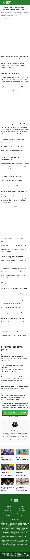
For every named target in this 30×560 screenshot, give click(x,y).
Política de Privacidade (22, 512)
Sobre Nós (21, 508)
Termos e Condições (21, 514)
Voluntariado (8, 515)
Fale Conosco (22, 510)
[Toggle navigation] (24, 2)
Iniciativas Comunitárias (8, 514)
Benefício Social (8, 510)
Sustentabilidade (8, 512)
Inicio (8, 508)
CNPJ (22, 515)
